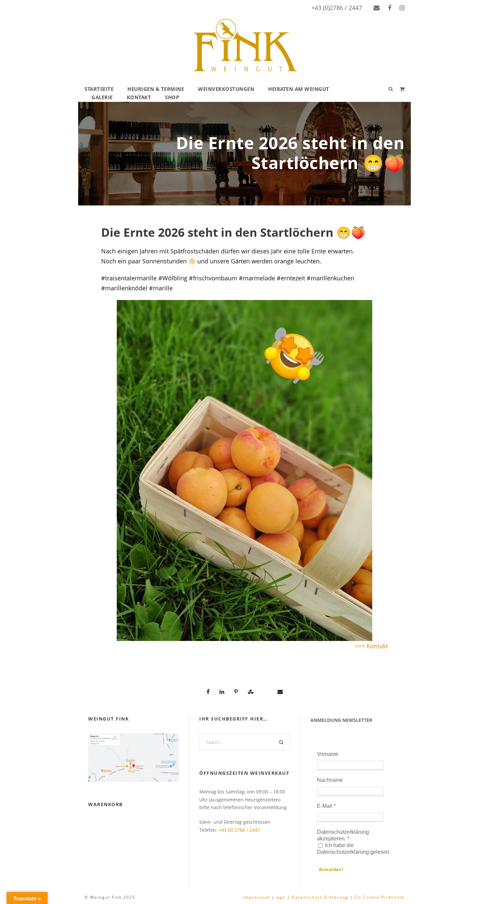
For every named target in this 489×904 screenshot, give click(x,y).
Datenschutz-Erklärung (320, 897)
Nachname (330, 780)
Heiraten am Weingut (298, 89)
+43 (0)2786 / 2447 (336, 8)
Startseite (98, 89)
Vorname (327, 754)
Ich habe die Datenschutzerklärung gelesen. (354, 848)
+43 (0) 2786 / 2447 (239, 830)
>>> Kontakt (371, 646)
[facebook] (389, 8)
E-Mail (326, 806)
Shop (172, 97)
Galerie (102, 97)
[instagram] (402, 8)
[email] (377, 8)
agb (280, 897)
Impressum (256, 897)
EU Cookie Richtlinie (380, 897)
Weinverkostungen (226, 89)
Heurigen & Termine (155, 89)
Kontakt (139, 97)
